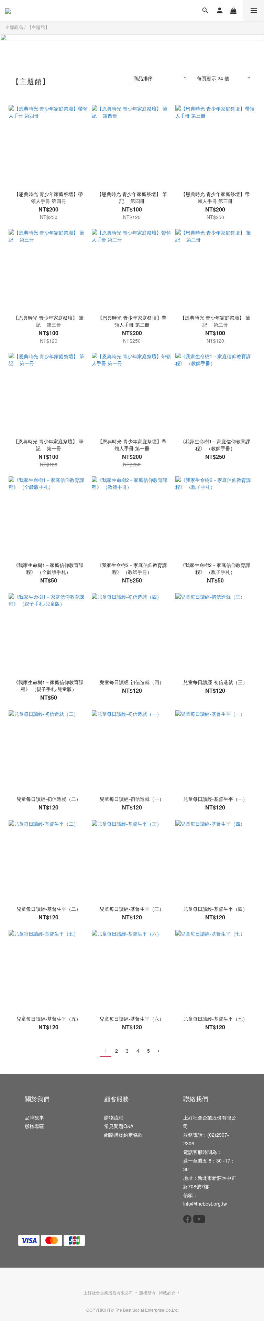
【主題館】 (38, 27)
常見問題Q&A (118, 1126)
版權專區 (34, 1126)
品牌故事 (34, 1117)
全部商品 (14, 27)
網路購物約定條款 (123, 1134)
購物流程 (113, 1117)
